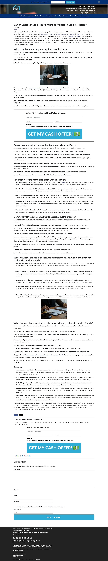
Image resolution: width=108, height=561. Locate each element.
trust (63, 183)
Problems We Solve (51, 16)
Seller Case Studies (48, 528)
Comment (17, 469)
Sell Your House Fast (81, 8)
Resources (82, 10)
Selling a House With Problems (26, 532)
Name (16, 490)
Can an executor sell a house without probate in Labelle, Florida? (44, 355)
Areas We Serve (91, 8)
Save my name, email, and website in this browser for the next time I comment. (40, 507)
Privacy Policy (16, 532)
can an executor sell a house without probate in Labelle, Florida (60, 34)
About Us (76, 10)
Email (16, 496)
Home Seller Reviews (76, 16)
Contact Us (92, 10)
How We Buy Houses (70, 8)
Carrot (38, 559)
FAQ (87, 10)
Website (16, 501)
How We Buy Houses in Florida (24, 528)
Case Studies (70, 10)
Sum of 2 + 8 (18, 510)
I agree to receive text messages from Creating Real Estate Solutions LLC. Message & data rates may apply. (50, 126)
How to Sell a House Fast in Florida (41, 532)
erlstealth (17, 29)
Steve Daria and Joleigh (74, 36)
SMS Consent (28, 124)
